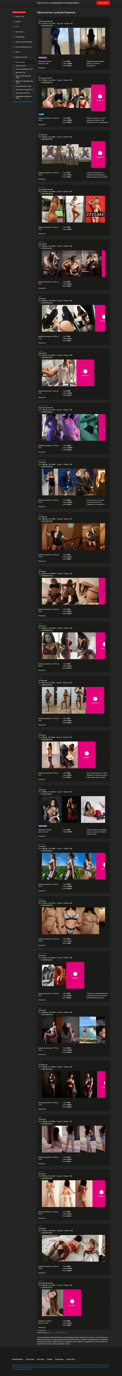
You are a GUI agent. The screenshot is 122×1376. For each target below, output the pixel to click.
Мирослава (42, 460)
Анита (40, 1062)
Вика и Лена (42, 953)
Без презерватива (59, 1365)
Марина (41, 351)
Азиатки (84, 1365)
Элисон (40, 899)
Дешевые (80, 1367)
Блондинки (17, 1365)
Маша (40, 514)
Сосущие (44, 1367)
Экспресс (58, 1367)
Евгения (41, 1172)
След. (60, 1332)
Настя (40, 19)
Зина (40, 296)
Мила (40, 1117)
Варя (40, 132)
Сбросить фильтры (19, 12)
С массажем (33, 1365)
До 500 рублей (100, 1367)
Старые (87, 1367)
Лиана (40, 678)
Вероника (41, 187)
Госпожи (37, 1367)
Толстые (91, 1365)
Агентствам (30, 1359)
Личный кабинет (103, 3)
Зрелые (65, 1367)
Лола (40, 1226)
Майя (40, 624)
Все (92, 1367)
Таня (40, 787)
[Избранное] (92, 2)
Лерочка (41, 242)
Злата (40, 733)
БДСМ (51, 1367)
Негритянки (99, 1365)
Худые (22, 1367)
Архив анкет (59, 1359)
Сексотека (40, 1359)
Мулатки (16, 1367)
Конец (65, 1332)
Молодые (72, 1367)
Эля (39, 76)
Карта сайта (70, 1359)
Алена (40, 1281)
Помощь (49, 1359)
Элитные (69, 1365)
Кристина (41, 844)
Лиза (40, 569)
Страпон (25, 1365)
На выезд (77, 1365)
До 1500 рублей (27, 1369)
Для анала (29, 1367)
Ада (39, 1008)
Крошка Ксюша (43, 405)
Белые (107, 1365)
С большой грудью (45, 1365)
